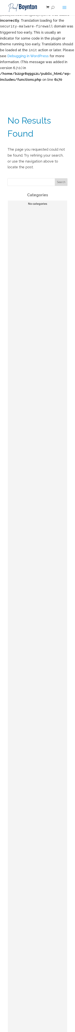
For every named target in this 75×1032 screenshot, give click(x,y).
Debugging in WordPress (28, 56)
